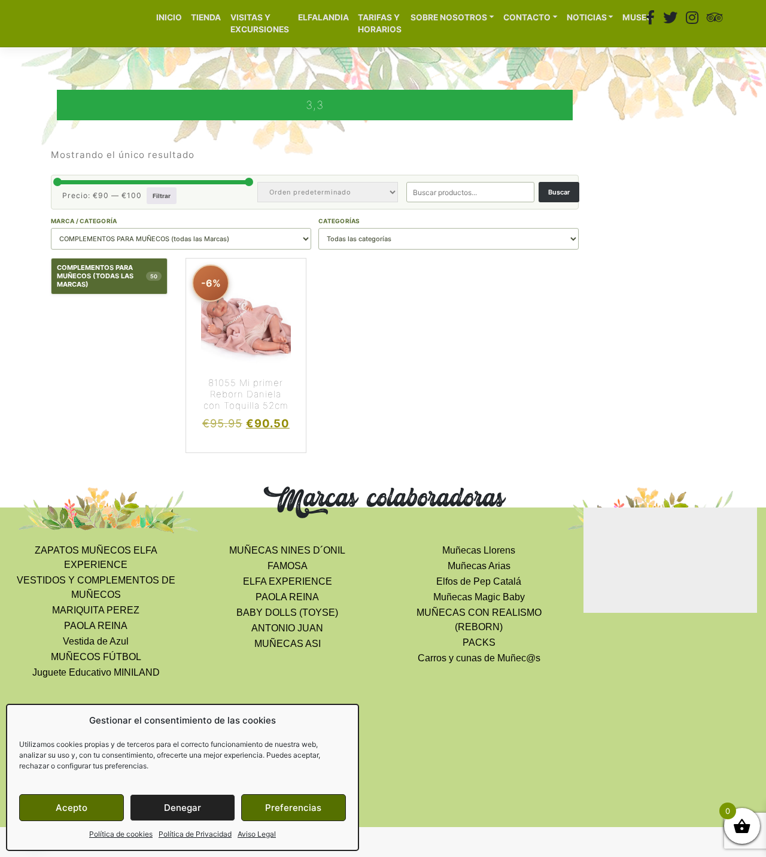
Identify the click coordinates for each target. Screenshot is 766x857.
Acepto (71, 807)
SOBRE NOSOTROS (449, 17)
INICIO (169, 17)
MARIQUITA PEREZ (95, 610)
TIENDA (206, 17)
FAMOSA (288, 566)
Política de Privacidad (195, 833)
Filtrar (162, 195)
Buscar (559, 192)
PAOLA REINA (95, 626)
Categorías (339, 220)
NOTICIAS (587, 17)
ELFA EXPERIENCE (287, 581)
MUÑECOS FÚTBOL (96, 657)
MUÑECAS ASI (287, 644)
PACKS (479, 642)
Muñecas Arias (479, 566)
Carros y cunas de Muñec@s (479, 658)
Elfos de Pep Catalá (478, 581)
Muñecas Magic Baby (479, 597)
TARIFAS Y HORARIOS (380, 24)
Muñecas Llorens (478, 550)
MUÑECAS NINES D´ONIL (287, 550)
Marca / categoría (84, 220)
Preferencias (293, 807)
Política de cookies (121, 833)
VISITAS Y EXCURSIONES (259, 24)
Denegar (182, 807)
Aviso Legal (257, 833)
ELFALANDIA (323, 17)
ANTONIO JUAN (287, 628)
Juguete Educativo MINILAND (96, 672)
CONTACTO (527, 17)
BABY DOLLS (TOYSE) (287, 612)
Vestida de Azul (96, 641)
